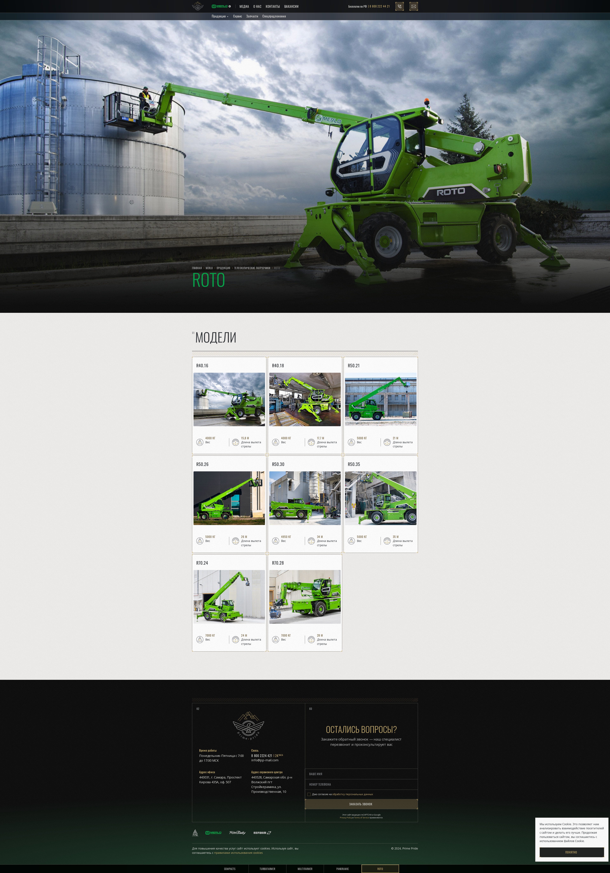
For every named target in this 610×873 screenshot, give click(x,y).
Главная (197, 268)
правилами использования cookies (238, 853)
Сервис (237, 16)
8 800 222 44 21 (380, 6)
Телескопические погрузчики (252, 268)
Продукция (219, 16)
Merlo (209, 268)
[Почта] (414, 6)
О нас (257, 6)
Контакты (273, 6)
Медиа (244, 6)
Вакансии (291, 6)
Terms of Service (361, 817)
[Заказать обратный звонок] (399, 6)
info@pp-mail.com (264, 760)
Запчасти (252, 16)
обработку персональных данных (352, 794)
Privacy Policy (346, 817)
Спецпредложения (274, 16)
